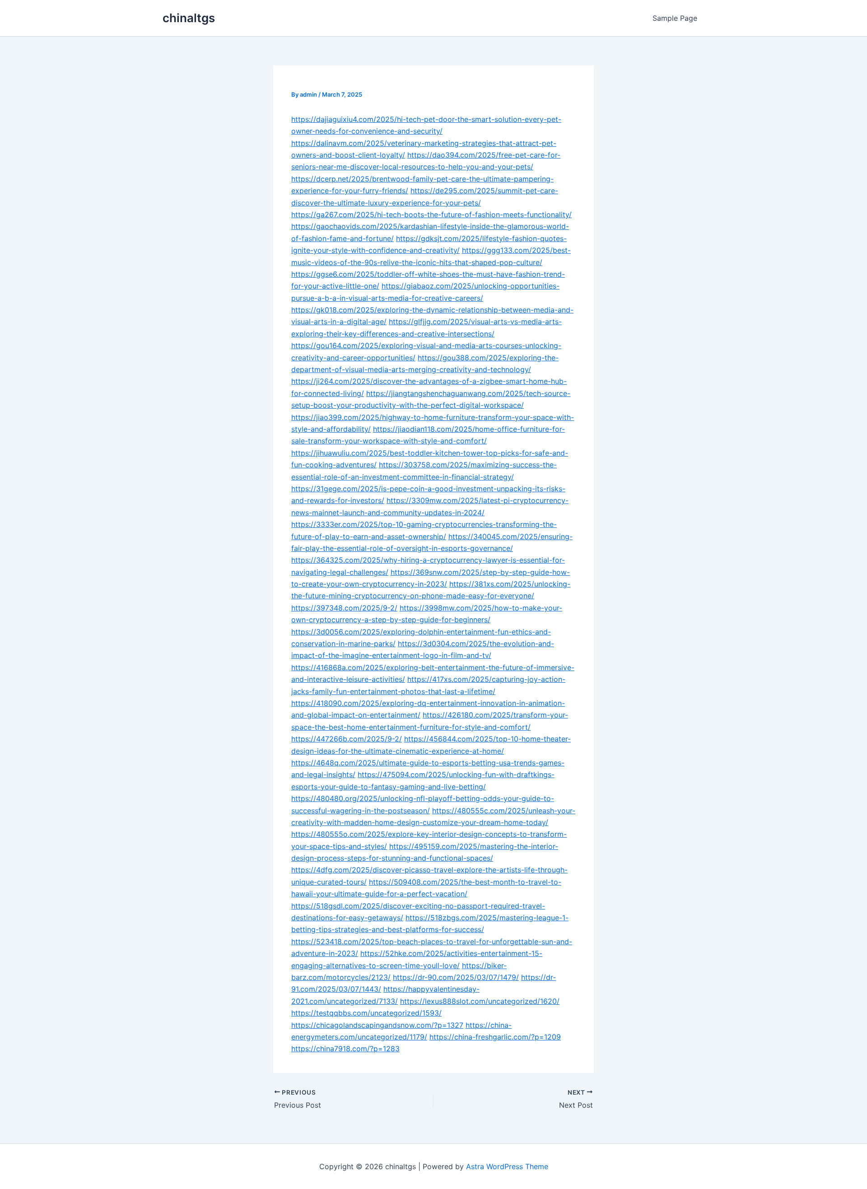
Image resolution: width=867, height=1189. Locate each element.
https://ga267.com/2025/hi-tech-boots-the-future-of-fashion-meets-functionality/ (431, 214)
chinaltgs (189, 18)
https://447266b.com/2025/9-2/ (346, 738)
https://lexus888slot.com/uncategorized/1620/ (479, 1001)
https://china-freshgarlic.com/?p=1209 (495, 1036)
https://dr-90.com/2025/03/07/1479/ (456, 977)
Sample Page (675, 18)
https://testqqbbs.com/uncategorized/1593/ (366, 1012)
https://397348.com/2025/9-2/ (344, 607)
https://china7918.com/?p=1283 (345, 1048)
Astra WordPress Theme (507, 1166)
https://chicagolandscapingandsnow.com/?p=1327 (377, 1025)
